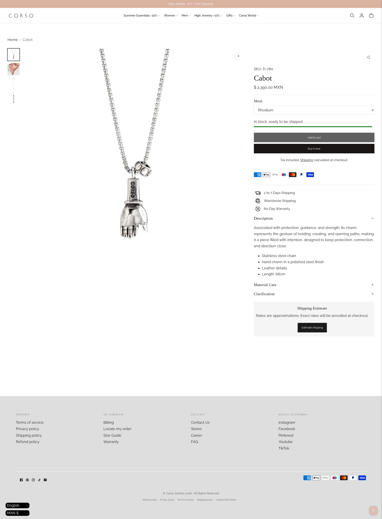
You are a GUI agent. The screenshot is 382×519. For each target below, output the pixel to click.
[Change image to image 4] (13, 98)
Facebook (287, 429)
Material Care (265, 284)
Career (196, 435)
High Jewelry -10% (207, 15)
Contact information (226, 500)
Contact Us (200, 422)
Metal (258, 101)
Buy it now (314, 148)
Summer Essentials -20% (140, 15)
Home (13, 40)
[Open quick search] (352, 15)
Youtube (286, 442)
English (13, 505)
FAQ (194, 442)
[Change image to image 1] (13, 55)
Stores (196, 429)
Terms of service (30, 422)
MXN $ (13, 513)
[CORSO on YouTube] (45, 480)
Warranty (111, 442)
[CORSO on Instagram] (33, 480)
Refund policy (27, 442)
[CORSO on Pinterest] (27, 480)
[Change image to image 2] (13, 69)
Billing (108, 422)
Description (263, 218)
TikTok (284, 448)
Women (169, 15)
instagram (287, 422)
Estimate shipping (312, 327)
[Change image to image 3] (13, 84)
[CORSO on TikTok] (39, 480)
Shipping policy (29, 435)
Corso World (247, 15)
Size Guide (112, 435)
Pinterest (286, 435)
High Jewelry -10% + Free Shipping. (190, 3)
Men (185, 15)
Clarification (264, 294)
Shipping (306, 160)
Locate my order (117, 429)
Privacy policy (27, 429)
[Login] (361, 15)
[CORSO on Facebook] (21, 480)
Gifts (229, 15)
